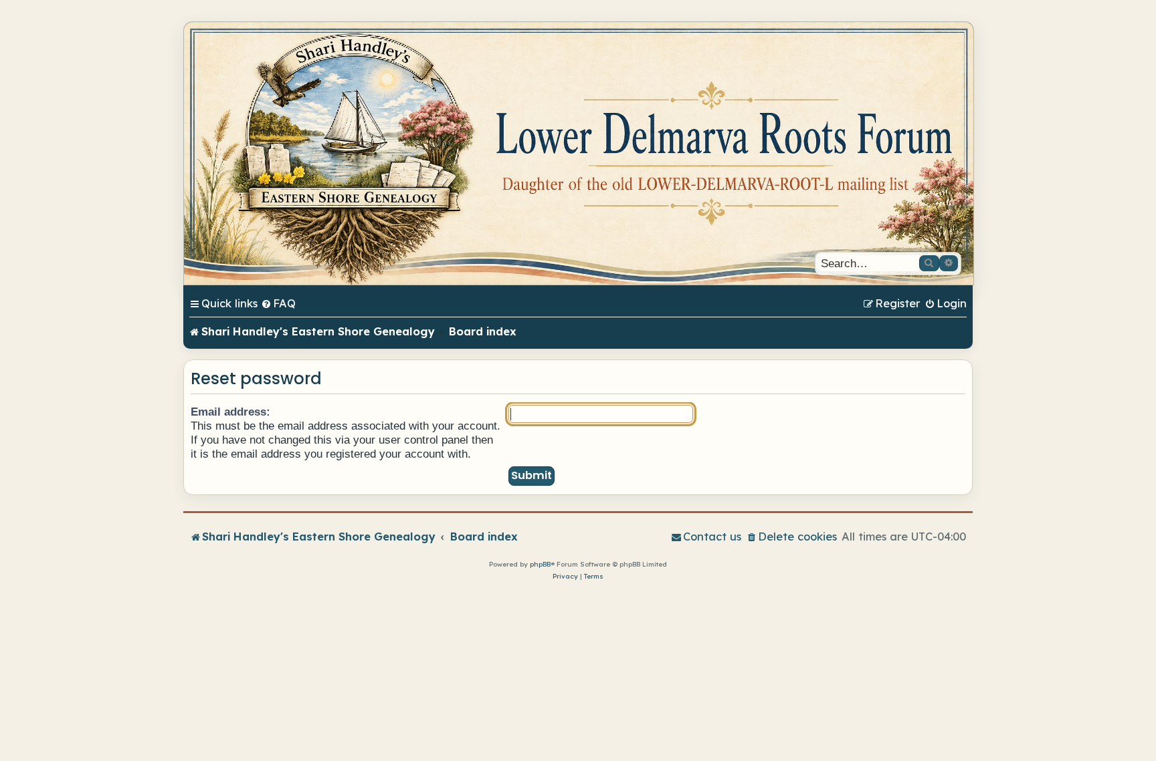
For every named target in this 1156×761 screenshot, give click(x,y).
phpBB (540, 564)
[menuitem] (278, 303)
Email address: (230, 412)
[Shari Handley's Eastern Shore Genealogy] (578, 153)
